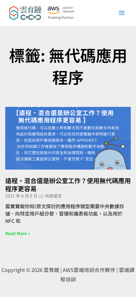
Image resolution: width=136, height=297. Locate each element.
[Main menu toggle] (121, 13)
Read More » (17, 233)
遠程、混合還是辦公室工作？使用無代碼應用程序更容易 (68, 184)
